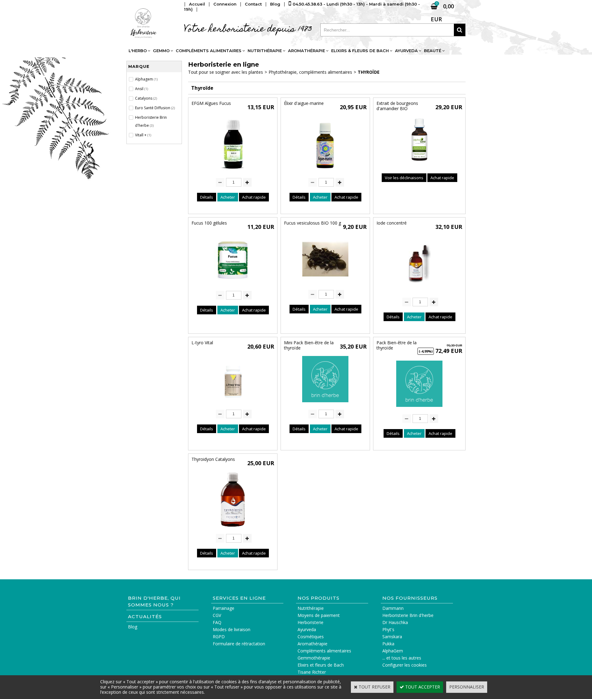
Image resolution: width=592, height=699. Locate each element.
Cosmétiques (311, 636)
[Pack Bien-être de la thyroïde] (419, 408)
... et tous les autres (401, 658)
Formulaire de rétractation (239, 644)
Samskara (392, 636)
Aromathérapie (306, 50)
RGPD (219, 636)
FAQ (217, 622)
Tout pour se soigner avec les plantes (225, 72)
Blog (132, 627)
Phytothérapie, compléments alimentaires (310, 72)
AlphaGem (392, 651)
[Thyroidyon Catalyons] (233, 528)
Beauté (432, 50)
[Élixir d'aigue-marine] (325, 172)
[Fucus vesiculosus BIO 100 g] (325, 284)
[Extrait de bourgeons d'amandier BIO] (419, 164)
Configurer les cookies (404, 665)
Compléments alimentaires (208, 50)
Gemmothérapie (314, 658)
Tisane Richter (312, 672)
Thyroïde (369, 72)
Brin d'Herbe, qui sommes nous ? (154, 601)
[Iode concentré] (419, 292)
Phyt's (388, 629)
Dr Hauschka (395, 622)
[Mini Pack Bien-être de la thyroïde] (325, 404)
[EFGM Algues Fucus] (232, 172)
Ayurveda (406, 50)
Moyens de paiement (319, 615)
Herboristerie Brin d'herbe (408, 615)
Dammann (393, 608)
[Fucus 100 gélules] (233, 285)
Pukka (388, 644)
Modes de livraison (231, 629)
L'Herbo (138, 50)
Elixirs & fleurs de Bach (360, 50)
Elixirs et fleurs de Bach (321, 665)
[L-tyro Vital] (233, 404)
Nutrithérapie (265, 50)
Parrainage (223, 608)
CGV (217, 615)
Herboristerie (310, 622)
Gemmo (161, 50)
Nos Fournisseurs (410, 598)
